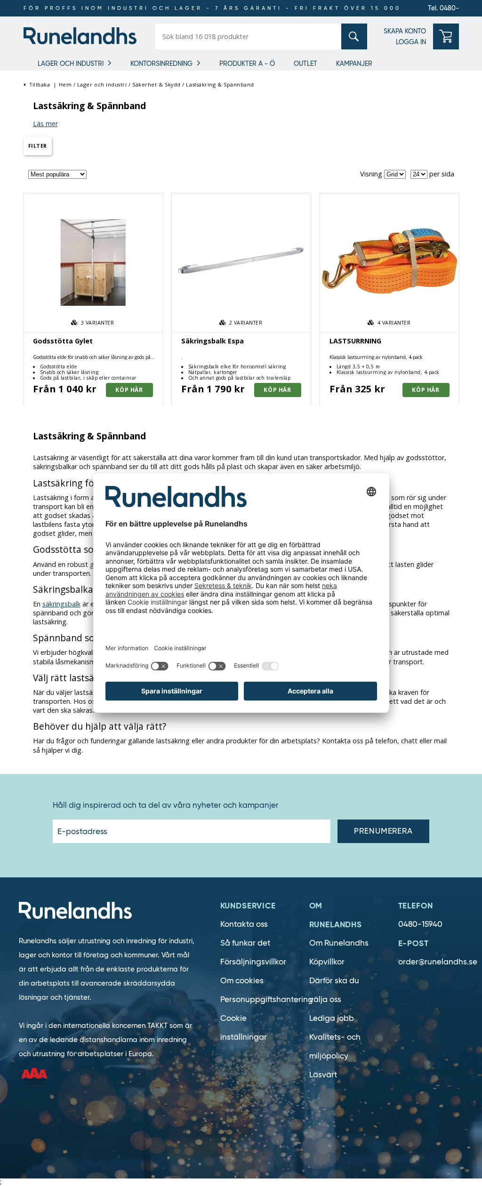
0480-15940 (420, 924)
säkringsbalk (61, 603)
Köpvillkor (327, 962)
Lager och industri (71, 63)
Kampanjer (354, 63)
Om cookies (242, 981)
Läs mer (45, 123)
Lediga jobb (331, 1018)
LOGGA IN (411, 42)
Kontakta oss (244, 924)
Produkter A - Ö (247, 63)
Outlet (305, 63)
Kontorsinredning (161, 63)
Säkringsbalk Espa (212, 340)
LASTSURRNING (355, 340)
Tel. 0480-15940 (443, 10)
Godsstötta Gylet (63, 340)
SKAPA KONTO (405, 31)
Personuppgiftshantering (266, 999)
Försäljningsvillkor (253, 962)
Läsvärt (323, 1075)
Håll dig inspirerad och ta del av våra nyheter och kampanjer (166, 805)
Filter (37, 145)
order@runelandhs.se (437, 962)
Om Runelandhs (339, 943)
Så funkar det (245, 943)
